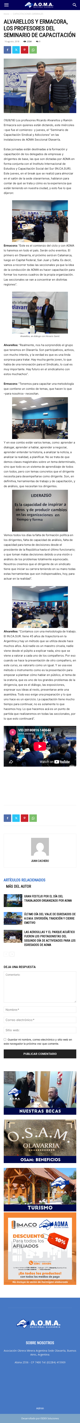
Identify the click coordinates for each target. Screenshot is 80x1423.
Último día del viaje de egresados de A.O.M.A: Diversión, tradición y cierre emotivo (50, 918)
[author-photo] (40, 855)
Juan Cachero (40, 861)
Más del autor (18, 886)
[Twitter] (16, 50)
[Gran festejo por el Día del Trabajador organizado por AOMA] (13, 900)
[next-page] (12, 954)
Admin (40, 1408)
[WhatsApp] (33, 50)
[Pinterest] (24, 50)
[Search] (75, 5)
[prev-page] (6, 954)
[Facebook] (7, 50)
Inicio (6, 13)
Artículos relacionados (24, 880)
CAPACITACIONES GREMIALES (28, 13)
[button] (6, 5)
